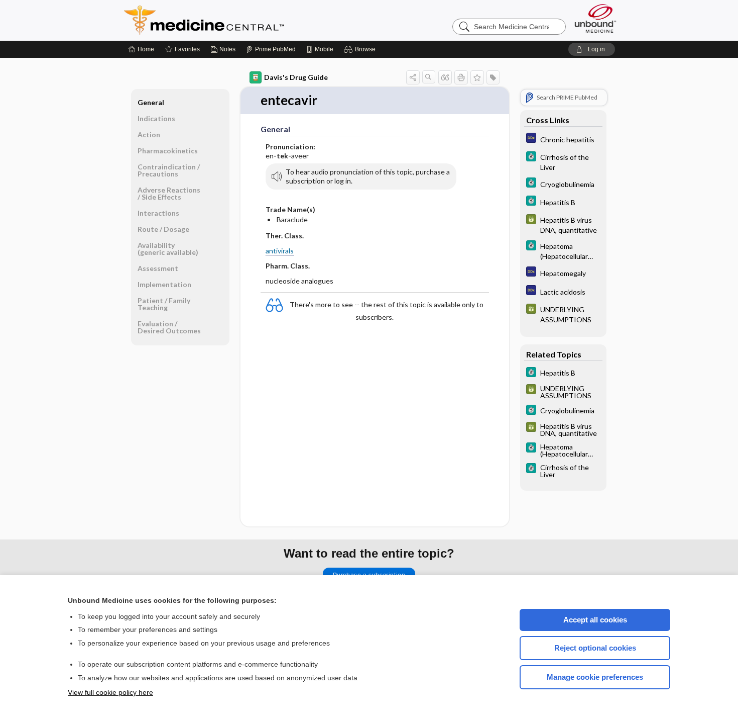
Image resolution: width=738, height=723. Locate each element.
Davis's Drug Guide (296, 77)
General (151, 102)
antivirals (280, 250)
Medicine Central (248, 20)
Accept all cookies (595, 619)
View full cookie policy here (110, 692)
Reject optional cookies (595, 648)
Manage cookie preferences (595, 677)
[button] (361, 49)
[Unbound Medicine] (595, 18)
